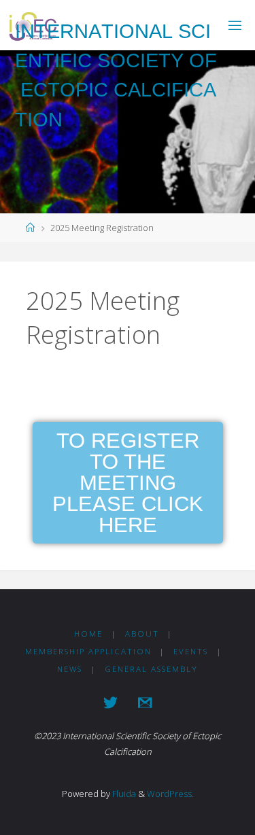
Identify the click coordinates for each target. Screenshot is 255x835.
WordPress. (170, 793)
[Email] (145, 702)
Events (190, 651)
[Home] (30, 227)
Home (88, 633)
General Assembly (151, 669)
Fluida (123, 793)
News (69, 669)
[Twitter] (110, 702)
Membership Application (88, 651)
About (142, 633)
